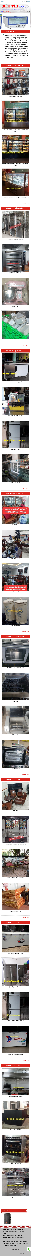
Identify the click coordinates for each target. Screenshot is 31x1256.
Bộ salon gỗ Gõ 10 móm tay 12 (15, 592)
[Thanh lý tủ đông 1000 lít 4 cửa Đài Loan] (15, 972)
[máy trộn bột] (15, 720)
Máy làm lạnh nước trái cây (15, 415)
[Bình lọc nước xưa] (15, 611)
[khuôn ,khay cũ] (15, 325)
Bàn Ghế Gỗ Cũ (15, 524)
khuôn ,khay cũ (15, 340)
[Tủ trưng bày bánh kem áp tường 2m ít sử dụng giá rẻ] (15, 182)
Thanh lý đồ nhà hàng (10, 1245)
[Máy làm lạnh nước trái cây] (15, 401)
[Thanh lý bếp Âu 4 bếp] (15, 1149)
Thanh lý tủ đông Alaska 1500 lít (15, 953)
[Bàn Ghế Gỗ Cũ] (15, 510)
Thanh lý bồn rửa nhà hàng (15, 1197)
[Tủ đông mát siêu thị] (15, 468)
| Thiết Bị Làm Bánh (16, 1243)
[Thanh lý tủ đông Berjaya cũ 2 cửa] (15, 1006)
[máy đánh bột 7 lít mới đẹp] (15, 81)
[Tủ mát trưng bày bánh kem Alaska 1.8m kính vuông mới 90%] (15, 149)
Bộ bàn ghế (15, 810)
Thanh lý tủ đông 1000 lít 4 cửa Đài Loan (15, 987)
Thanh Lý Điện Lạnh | (8, 1241)
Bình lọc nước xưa (15, 625)
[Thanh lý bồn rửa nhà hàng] (15, 1182)
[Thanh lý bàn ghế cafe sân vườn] (15, 863)
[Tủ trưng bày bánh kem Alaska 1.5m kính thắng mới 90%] (15, 115)
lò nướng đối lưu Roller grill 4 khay (15, 667)
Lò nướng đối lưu (15, 768)
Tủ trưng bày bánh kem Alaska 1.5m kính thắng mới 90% (15, 130)
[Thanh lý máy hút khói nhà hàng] (15, 1081)
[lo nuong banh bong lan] (15, 258)
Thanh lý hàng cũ (15, 1249)
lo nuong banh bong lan (15, 272)
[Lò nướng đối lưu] (15, 754)
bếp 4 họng (15, 701)
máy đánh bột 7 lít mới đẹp (15, 96)
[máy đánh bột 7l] (15, 291)
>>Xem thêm (25, 203)
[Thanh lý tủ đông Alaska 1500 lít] (15, 938)
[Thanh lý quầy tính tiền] (15, 1115)
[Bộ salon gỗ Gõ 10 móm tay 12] (15, 577)
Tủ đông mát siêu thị (15, 482)
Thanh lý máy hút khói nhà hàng (15, 1096)
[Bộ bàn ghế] (15, 796)
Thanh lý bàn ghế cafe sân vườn (15, 877)
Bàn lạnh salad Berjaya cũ (15, 382)
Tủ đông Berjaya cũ (15, 449)
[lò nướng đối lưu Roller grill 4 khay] (15, 653)
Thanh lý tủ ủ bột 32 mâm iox (15, 239)
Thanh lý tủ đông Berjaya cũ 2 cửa (15, 1020)
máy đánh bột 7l (15, 306)
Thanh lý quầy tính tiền (15, 1129)
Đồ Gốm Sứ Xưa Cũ (15, 558)
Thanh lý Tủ (7, 1243)
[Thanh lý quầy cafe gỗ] (15, 896)
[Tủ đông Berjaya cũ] (15, 434)
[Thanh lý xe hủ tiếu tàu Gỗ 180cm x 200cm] (15, 829)
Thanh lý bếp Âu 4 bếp (15, 1163)
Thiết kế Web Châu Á (24, 1253)
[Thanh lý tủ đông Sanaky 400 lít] (15, 1039)
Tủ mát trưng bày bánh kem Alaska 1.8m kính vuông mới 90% (15, 164)
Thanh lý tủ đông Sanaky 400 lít (15, 1054)
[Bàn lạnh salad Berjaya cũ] (15, 367)
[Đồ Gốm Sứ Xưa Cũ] (15, 544)
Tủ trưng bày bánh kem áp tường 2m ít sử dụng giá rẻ (15, 197)
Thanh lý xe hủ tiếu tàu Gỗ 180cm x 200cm (15, 844)
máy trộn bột (15, 734)
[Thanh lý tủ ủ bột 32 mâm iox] (15, 224)
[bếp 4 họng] (15, 686)
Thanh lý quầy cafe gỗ (15, 911)
